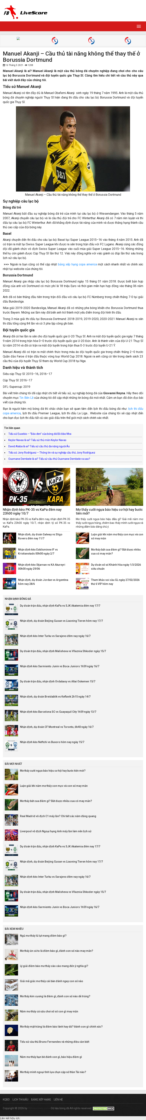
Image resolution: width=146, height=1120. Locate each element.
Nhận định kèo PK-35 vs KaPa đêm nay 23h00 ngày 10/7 (32, 511)
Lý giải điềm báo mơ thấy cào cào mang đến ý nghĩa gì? (54, 965)
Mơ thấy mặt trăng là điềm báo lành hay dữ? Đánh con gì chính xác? (61, 1026)
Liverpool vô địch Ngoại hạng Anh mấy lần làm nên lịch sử (55, 831)
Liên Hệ (58, 1099)
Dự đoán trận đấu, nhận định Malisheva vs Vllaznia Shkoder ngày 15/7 (63, 651)
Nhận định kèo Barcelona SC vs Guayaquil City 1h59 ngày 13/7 (58, 711)
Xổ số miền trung (91, 41)
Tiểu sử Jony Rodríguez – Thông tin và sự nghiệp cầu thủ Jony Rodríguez (51, 452)
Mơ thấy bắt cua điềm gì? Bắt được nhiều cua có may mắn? (56, 800)
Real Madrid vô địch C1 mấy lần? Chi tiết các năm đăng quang (58, 816)
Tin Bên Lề (26, 398)
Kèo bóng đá (18, 39)
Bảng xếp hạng (41, 1099)
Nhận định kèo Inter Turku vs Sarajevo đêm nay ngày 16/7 (55, 635)
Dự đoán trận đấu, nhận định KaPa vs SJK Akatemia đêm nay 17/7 (60, 605)
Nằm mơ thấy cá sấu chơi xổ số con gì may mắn (49, 1011)
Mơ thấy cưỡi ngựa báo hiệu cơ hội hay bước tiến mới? (109, 511)
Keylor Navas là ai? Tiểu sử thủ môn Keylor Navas (37, 440)
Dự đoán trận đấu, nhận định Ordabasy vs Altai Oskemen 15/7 (57, 681)
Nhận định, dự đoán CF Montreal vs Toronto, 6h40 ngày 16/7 (57, 726)
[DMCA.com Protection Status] (104, 1108)
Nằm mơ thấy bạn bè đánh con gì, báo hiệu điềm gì (51, 1056)
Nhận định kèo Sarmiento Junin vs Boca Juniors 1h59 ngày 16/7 (59, 666)
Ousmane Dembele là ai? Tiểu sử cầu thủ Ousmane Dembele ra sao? (49, 458)
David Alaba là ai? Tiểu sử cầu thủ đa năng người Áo (39, 446)
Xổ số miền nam (128, 41)
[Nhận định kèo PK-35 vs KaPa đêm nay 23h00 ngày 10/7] (36, 487)
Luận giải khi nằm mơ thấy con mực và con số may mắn (54, 785)
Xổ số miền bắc (55, 41)
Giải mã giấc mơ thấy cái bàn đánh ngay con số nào (51, 981)
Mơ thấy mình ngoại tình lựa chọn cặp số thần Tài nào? (53, 1072)
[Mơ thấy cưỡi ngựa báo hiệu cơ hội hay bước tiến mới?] (109, 487)
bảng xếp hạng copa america (77, 264)
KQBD (6, 1099)
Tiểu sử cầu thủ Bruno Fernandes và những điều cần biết (54, 1041)
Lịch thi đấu (20, 1099)
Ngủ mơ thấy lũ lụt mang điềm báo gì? (43, 935)
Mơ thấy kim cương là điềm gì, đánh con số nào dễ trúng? (55, 996)
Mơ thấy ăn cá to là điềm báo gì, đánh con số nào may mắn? (56, 950)
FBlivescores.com (38, 1108)
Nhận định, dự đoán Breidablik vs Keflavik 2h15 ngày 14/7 (55, 696)
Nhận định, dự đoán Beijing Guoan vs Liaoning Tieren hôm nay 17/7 (61, 620)
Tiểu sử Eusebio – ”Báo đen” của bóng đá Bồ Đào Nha (39, 433)
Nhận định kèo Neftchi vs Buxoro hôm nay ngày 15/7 (52, 742)
